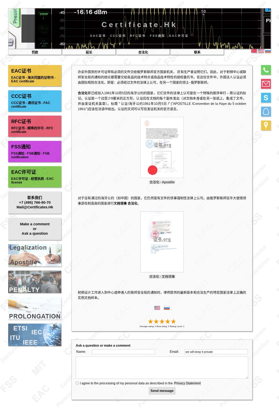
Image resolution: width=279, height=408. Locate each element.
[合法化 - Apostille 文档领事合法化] (34, 255)
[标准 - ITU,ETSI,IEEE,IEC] (34, 335)
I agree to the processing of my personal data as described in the (140, 383)
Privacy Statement (187, 383)
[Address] (266, 125)
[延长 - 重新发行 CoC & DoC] (34, 308)
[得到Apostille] (162, 177)
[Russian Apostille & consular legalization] (157, 309)
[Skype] (266, 98)
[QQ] (266, 111)
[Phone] (266, 70)
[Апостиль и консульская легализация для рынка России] (166, 309)
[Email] (266, 84)
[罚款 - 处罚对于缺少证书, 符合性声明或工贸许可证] (34, 282)
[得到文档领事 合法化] (162, 271)
